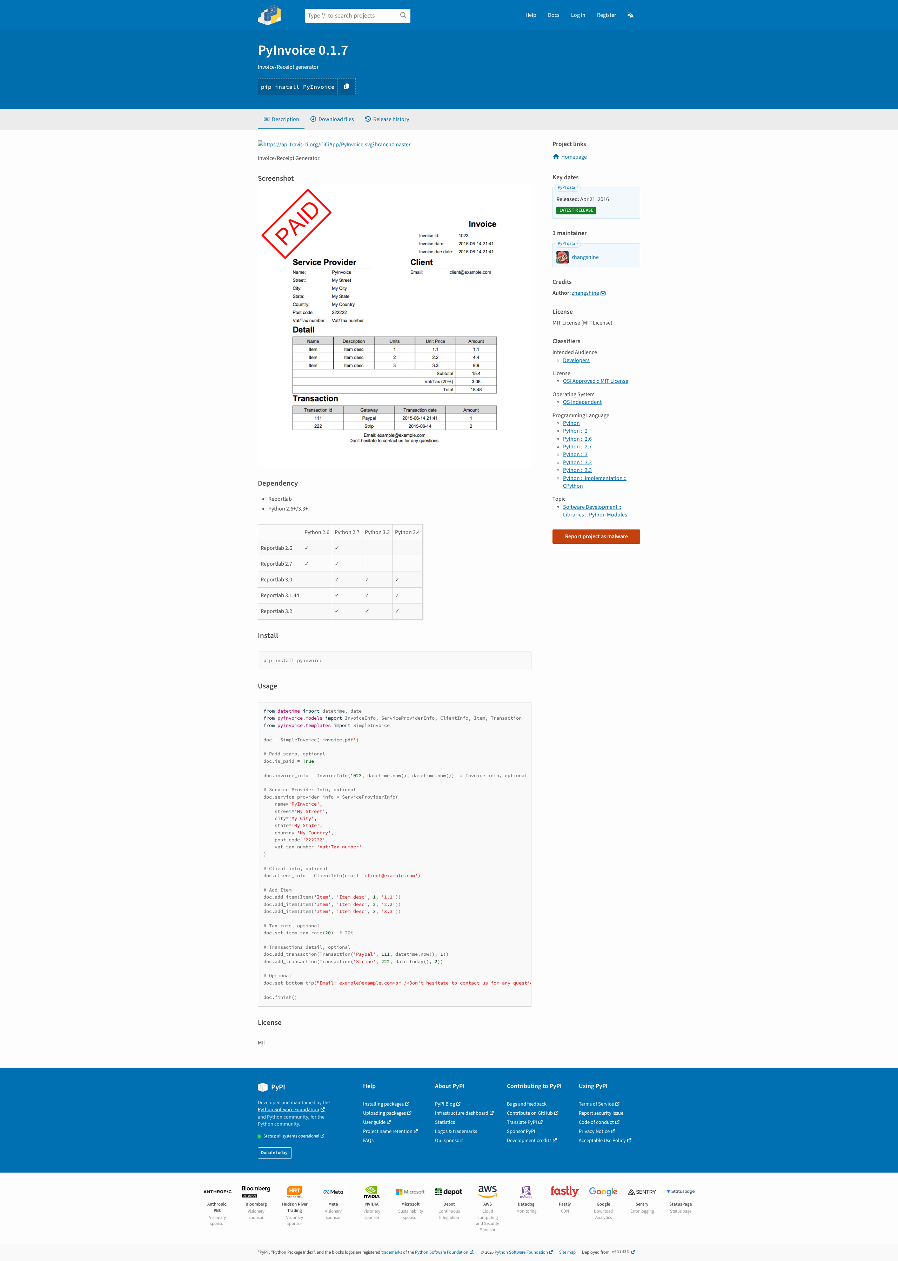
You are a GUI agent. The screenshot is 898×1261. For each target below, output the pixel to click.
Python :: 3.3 (577, 470)
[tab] (281, 119)
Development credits (529, 1140)
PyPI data (566, 187)
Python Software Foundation (288, 1109)
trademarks (391, 1252)
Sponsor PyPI (521, 1131)
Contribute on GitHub (530, 1113)
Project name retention (388, 1131)
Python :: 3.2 (577, 462)
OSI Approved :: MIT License (595, 381)
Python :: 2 (575, 431)
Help (530, 15)
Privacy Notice (594, 1131)
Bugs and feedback (527, 1104)
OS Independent (582, 402)
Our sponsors (449, 1140)
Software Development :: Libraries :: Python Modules (595, 511)
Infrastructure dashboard (461, 1113)
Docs (553, 15)
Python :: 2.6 (577, 439)
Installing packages (383, 1104)
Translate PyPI (522, 1122)
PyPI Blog (445, 1104)
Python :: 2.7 (577, 447)
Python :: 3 (575, 454)
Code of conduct (596, 1122)
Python (571, 423)
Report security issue (601, 1113)
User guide (374, 1122)
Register (606, 15)
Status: (291, 1136)
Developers (576, 360)
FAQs (368, 1140)
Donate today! (275, 1152)
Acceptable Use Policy (602, 1140)
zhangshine (585, 293)
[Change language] (631, 15)
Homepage (574, 157)
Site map (567, 1252)
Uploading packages (384, 1113)
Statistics (445, 1122)
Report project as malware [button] (596, 536)
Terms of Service (596, 1104)
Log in (578, 15)
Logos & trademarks (456, 1131)
